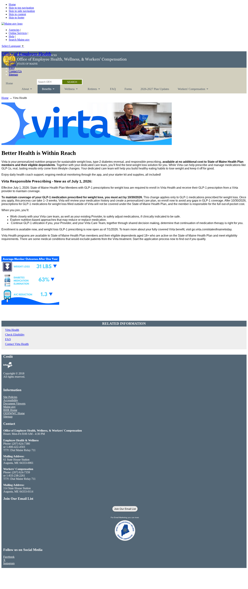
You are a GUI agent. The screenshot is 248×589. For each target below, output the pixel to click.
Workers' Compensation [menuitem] (189, 90)
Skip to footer (16, 17)
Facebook (9, 556)
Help (11, 36)
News (12, 61)
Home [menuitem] (9, 83)
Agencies (14, 29)
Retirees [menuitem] (90, 90)
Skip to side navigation (22, 11)
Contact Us (15, 71)
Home (12, 4)
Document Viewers (14, 403)
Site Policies (10, 397)
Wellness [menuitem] (67, 90)
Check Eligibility (15, 334)
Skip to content (17, 14)
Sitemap (13, 74)
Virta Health (12, 329)
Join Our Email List (125, 508)
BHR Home (10, 410)
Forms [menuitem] (128, 89)
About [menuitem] (23, 90)
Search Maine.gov (19, 39)
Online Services (18, 33)
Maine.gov (9, 406)
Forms (12, 64)
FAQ (12, 67)
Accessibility (10, 400)
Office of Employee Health (26, 53)
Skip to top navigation (21, 7)
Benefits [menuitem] (44, 90)
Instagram (9, 563)
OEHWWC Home (14, 413)
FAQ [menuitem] (113, 89)
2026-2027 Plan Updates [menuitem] (155, 89)
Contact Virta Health (17, 344)
